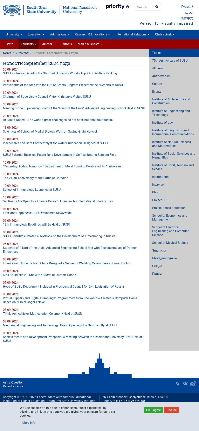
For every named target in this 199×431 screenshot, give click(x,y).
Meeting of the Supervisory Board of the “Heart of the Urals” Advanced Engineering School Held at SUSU (74, 108)
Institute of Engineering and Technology (171, 113)
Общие (157, 266)
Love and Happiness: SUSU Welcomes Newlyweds (37, 213)
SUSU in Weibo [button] (193, 384)
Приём (157, 274)
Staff (10, 44)
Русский (187, 7)
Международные (164, 258)
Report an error (13, 386)
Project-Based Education (169, 208)
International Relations (131, 34)
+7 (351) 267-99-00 (132, 401)
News (7, 53)
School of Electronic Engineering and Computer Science (170, 231)
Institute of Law (163, 122)
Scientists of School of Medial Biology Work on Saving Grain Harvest (50, 131)
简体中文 (187, 18)
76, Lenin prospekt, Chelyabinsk (124, 397)
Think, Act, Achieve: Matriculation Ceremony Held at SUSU (42, 313)
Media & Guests (89, 44)
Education (35, 34)
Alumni (47, 44)
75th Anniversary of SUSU (170, 60)
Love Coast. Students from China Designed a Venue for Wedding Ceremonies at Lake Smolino (67, 263)
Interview (158, 184)
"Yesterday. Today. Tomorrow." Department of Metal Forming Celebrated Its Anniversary (62, 166)
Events (156, 91)
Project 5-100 (161, 200)
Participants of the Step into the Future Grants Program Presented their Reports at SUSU (63, 85)
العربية (189, 12)
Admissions (58, 34)
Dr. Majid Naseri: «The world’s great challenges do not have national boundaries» (58, 120)
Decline (172, 410)
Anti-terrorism (161, 76)
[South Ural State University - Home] (50, 10)
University (13, 34)
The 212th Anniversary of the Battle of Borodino (35, 178)
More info (29, 423)
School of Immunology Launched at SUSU (32, 189)
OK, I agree (153, 410)
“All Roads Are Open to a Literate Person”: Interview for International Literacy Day (58, 201)
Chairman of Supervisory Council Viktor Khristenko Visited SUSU (47, 96)
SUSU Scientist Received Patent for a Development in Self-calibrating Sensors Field (59, 155)
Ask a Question (13, 382)
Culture (157, 84)
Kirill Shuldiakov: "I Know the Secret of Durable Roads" (40, 275)
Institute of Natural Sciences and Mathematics (171, 144)
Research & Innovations (91, 34)
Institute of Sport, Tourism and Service (173, 167)
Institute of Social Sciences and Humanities (173, 155)
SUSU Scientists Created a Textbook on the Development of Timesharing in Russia (59, 236)
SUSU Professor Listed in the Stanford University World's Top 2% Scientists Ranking (60, 73)
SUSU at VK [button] (185, 384)
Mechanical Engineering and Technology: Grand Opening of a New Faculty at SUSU (60, 325)
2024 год (22, 53)
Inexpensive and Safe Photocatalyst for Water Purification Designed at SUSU (55, 143)
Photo (156, 192)
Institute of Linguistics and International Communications (173, 132)
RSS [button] (177, 384)
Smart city (159, 250)
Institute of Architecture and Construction (171, 101)
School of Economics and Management (169, 217)
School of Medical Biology (170, 243)
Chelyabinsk (164, 34)
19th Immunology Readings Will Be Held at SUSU (36, 224)
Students (27, 44)
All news (158, 68)
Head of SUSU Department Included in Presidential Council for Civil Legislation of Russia (63, 286)
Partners (66, 44)
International (160, 177)
